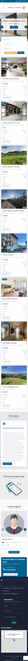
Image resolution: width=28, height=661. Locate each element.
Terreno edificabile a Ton (10, 387)
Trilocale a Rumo (7, 255)
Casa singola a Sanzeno (9, 299)
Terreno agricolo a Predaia (11, 167)
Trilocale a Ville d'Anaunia (10, 79)
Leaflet (25, 652)
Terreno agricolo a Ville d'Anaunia (13, 211)
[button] (2, 27)
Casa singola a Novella (9, 343)
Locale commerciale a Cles (11, 123)
